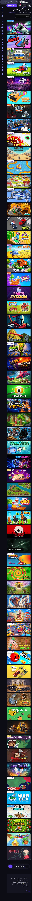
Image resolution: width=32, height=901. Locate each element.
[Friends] (29, 5)
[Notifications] (19, 5)
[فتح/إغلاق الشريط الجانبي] (30, 2)
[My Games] (24, 5)
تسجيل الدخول (12, 5)
